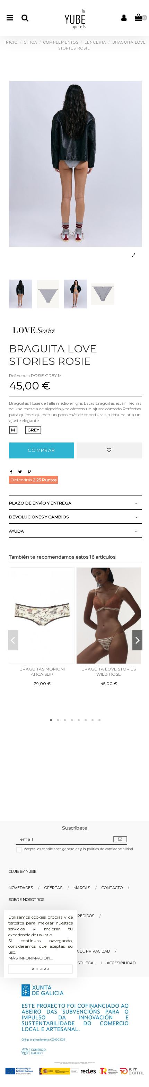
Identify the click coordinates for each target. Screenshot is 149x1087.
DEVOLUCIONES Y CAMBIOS (39, 516)
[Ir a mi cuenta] (124, 18)
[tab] (73, 503)
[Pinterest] (30, 471)
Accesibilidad (121, 963)
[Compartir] (12, 471)
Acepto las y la (78, 849)
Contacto (112, 888)
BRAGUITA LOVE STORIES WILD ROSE (108, 671)
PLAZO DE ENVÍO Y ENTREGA (40, 503)
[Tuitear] (21, 471)
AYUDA (16, 531)
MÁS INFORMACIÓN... (30, 958)
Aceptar (40, 969)
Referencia (19, 375)
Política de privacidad (85, 951)
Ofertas (53, 888)
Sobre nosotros (26, 899)
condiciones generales (60, 849)
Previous (13, 640)
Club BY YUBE (22, 871)
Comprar (41, 450)
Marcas (81, 888)
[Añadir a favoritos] (109, 450)
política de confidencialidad (110, 849)
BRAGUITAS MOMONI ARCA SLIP (42, 671)
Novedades (21, 888)
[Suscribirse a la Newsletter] (120, 839)
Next (137, 640)
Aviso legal (83, 963)
